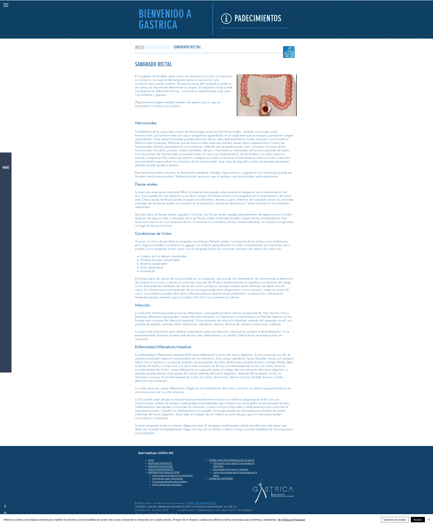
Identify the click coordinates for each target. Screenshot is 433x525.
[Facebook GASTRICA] (5, 506)
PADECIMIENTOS (158, 47)
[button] (5, 5)
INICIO (139, 47)
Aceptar (418, 519)
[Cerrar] (429, 519)
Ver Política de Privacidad (291, 519)
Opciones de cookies (395, 519)
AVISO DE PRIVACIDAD (201, 503)
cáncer (189, 245)
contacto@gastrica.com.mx (161, 513)
